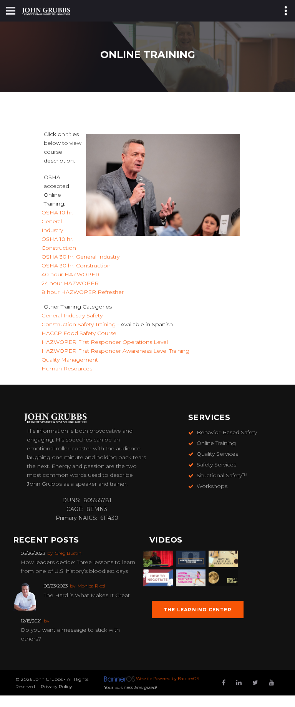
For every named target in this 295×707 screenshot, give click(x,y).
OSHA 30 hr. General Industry (80, 256)
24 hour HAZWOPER (70, 283)
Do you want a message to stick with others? (70, 634)
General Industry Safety (72, 315)
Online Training (216, 443)
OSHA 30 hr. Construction (76, 265)
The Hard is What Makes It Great (87, 595)
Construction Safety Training (78, 324)
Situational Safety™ (222, 475)
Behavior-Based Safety (227, 432)
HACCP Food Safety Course (78, 333)
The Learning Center (198, 609)
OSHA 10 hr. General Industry (57, 221)
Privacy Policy (56, 686)
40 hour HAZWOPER (70, 274)
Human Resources (66, 368)
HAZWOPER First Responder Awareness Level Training (115, 350)
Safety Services (216, 464)
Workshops (212, 486)
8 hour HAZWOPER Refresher (82, 292)
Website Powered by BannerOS (167, 678)
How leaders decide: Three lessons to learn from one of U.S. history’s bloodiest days (78, 566)
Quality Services (217, 453)
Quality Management (69, 359)
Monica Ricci (91, 586)
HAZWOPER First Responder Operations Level (104, 342)
